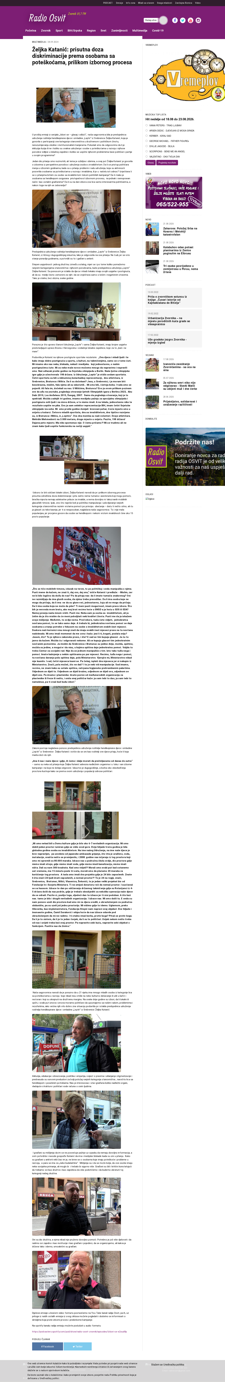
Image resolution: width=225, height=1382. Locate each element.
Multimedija (139, 30)
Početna (30, 30)
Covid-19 (157, 30)
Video (198, 3)
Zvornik (46, 30)
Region (91, 30)
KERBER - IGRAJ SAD (160, 135)
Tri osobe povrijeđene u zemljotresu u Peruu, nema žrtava (180, 269)
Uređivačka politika (173, 1364)
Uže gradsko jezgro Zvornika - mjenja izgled (167, 341)
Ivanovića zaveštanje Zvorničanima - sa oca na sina (179, 367)
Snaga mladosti (164, 3)
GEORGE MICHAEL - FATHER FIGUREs (169, 140)
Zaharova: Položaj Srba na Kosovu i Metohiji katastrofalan (180, 231)
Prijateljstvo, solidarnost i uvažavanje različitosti (180, 403)
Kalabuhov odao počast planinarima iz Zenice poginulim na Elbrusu (178, 250)
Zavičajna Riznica (183, 3)
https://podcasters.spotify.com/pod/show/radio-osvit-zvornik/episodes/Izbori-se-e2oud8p (79, 1331)
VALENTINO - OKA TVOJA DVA (164, 156)
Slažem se (157, 1364)
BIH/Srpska (75, 30)
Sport (59, 30)
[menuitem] (31, 30)
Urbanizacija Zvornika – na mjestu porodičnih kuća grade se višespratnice (169, 321)
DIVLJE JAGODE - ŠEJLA (161, 146)
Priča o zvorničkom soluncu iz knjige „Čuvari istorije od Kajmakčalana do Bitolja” (167, 300)
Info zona (130, 3)
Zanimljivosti (119, 30)
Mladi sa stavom (146, 3)
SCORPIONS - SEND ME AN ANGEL (167, 151)
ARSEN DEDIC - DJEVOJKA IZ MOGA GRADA (171, 130)
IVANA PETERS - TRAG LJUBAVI (165, 125)
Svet (103, 30)
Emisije (119, 3)
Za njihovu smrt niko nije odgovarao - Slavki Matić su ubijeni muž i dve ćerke (180, 386)
